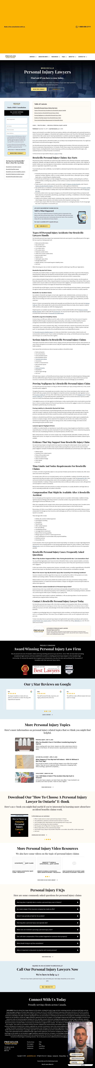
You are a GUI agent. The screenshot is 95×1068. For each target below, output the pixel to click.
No (45, 537)
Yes (50, 537)
